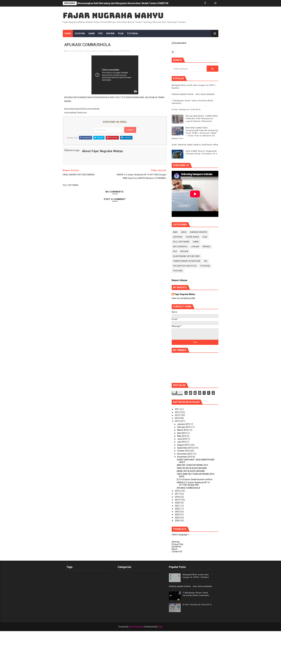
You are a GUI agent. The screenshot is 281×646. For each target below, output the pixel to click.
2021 (177, 506)
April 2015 (182, 433)
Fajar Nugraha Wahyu (113, 15)
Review (110, 33)
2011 (177, 409)
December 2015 (184, 457)
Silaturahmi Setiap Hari (186, 256)
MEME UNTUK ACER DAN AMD (191, 471)
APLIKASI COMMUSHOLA (188, 488)
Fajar (160, 627)
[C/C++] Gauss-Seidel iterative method (194, 479)
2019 (177, 500)
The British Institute (185, 266)
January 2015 (183, 424)
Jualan (195, 247)
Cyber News (192, 237)
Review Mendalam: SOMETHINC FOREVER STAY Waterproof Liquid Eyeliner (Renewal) (202, 118)
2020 (177, 503)
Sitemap (176, 542)
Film (120, 33)
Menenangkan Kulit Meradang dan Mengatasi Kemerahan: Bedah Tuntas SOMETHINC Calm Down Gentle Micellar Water (143, 3)
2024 (177, 514)
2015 (177, 421)
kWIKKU (206, 247)
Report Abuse (179, 280)
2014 (177, 418)
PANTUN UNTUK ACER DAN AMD (192, 468)
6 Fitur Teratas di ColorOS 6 (186, 109)
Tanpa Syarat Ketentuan (186, 261)
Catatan (80, 33)
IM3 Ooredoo (180, 247)
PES (100, 33)
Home (68, 33)
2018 (177, 497)
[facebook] (205, 3)
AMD (175, 232)
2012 (177, 412)
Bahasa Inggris (198, 232)
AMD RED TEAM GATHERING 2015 (192, 465)
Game (91, 33)
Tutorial (132, 33)
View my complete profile (183, 298)
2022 (177, 508)
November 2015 (184, 454)
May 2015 (182, 436)
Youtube (178, 271)
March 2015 (183, 430)
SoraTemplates (136, 627)
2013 (177, 415)
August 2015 (183, 445)
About (174, 549)
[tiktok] (210, 3)
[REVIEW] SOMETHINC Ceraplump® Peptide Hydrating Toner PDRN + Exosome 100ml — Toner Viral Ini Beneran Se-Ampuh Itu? (195, 133)
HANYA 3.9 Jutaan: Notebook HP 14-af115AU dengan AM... (193, 483)
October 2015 (183, 451)
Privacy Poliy (177, 544)
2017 (177, 494)
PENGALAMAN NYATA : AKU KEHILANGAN (193, 94)
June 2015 (182, 439)
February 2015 (184, 427)
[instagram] (215, 3)
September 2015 (185, 448)
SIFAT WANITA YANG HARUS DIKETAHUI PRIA (195, 145)
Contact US (177, 551)
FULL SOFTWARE (122, 51)
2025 (177, 517)
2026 (177, 520)
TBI (205, 261)
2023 (177, 511)
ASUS (183, 232)
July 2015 (182, 442)
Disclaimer (176, 546)
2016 (177, 491)
